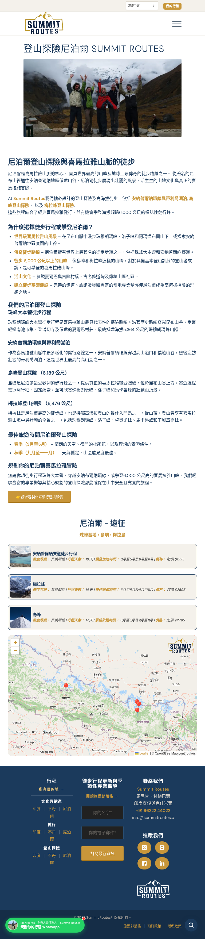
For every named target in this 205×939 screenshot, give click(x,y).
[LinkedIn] (162, 863)
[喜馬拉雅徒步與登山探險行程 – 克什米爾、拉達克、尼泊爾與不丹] (44, 23)
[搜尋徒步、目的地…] (191, 925)
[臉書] (144, 863)
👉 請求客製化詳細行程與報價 (39, 497)
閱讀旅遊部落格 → (102, 796)
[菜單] (174, 23)
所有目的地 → (52, 789)
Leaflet (144, 753)
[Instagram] (162, 847)
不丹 (52, 809)
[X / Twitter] (144, 847)
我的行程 (172, 6)
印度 (37, 809)
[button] (65, 684)
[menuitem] (171, 6)
